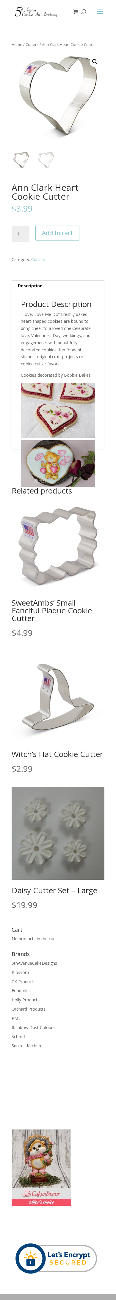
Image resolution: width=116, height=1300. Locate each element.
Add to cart (57, 233)
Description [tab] (30, 285)
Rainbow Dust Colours (33, 1027)
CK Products (23, 981)
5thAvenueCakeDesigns (34, 963)
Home (17, 44)
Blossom (20, 972)
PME (16, 1018)
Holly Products (26, 1000)
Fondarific (21, 990)
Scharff (18, 1036)
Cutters (32, 44)
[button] (95, 61)
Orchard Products (29, 1009)
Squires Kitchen (26, 1045)
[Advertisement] (41, 1088)
